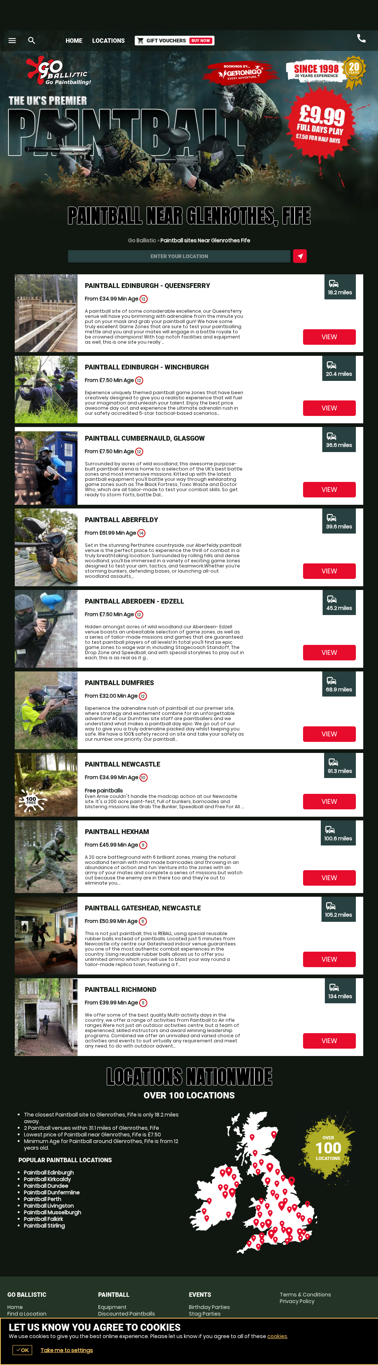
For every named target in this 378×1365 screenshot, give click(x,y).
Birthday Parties (209, 1307)
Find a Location (27, 1313)
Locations (108, 40)
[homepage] (144, 70)
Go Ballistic (142, 240)
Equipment (112, 1307)
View (329, 336)
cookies (277, 1336)
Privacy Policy (297, 1301)
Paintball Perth (42, 1199)
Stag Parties (205, 1313)
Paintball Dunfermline (52, 1192)
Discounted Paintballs (126, 1313)
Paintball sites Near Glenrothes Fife (205, 240)
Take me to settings (67, 1350)
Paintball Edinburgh (49, 1172)
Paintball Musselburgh (52, 1212)
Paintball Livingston (49, 1205)
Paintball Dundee (46, 1185)
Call (361, 38)
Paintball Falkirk (43, 1219)
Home (74, 40)
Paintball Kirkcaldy (47, 1179)
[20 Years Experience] (326, 73)
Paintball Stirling (44, 1225)
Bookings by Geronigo (241, 73)
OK (22, 1350)
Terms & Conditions (305, 1294)
